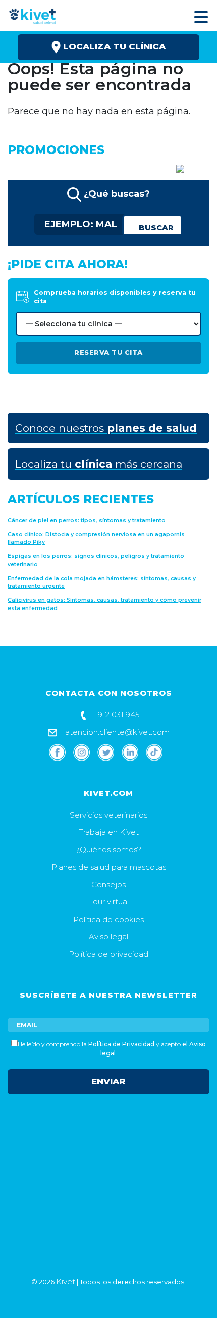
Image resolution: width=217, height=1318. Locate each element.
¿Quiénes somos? (108, 849)
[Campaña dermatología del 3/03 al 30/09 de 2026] (157, 168)
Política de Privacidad (121, 1044)
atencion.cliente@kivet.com (116, 732)
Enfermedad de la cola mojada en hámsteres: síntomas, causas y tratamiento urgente (102, 582)
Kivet (65, 1281)
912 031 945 (118, 714)
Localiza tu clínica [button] (113, 46)
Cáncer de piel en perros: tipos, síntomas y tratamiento (87, 520)
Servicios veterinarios (108, 815)
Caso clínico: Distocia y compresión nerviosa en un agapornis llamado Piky (96, 538)
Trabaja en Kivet (109, 832)
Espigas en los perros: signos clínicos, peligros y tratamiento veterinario (96, 560)
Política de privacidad (108, 954)
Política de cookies (108, 919)
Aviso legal (108, 936)
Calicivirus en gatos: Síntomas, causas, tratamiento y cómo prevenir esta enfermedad (104, 604)
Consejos (108, 884)
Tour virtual (109, 901)
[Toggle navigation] (199, 17)
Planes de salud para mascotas (108, 867)
